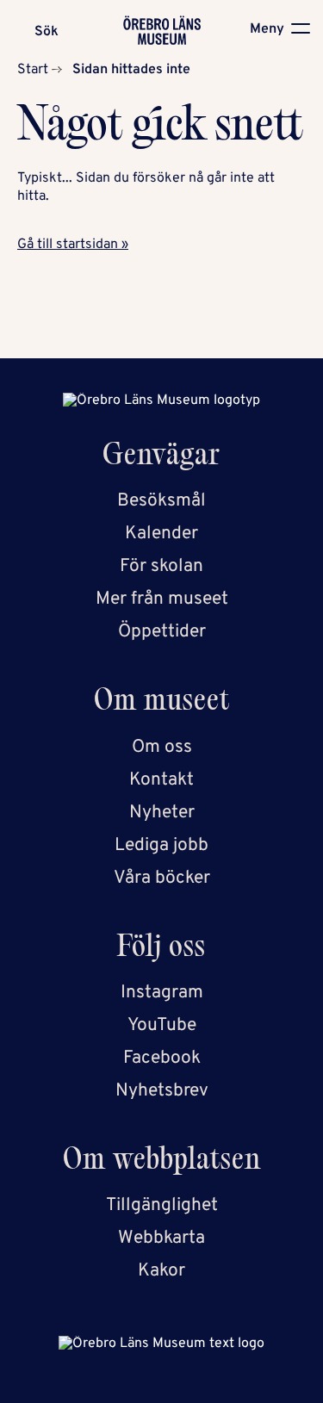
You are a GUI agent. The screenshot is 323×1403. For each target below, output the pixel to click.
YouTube (161, 1025)
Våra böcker (162, 878)
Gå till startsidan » (72, 244)
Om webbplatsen (162, 1162)
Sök (46, 31)
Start (32, 69)
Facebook (162, 1058)
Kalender (161, 533)
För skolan (161, 566)
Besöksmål (161, 500)
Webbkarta (161, 1238)
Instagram (162, 992)
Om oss (162, 747)
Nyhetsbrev (161, 1090)
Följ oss (161, 949)
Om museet (162, 703)
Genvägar (161, 458)
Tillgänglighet (162, 1205)
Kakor (161, 1270)
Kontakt (161, 780)
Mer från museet (162, 599)
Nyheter (162, 812)
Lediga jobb (161, 845)
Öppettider (162, 631)
